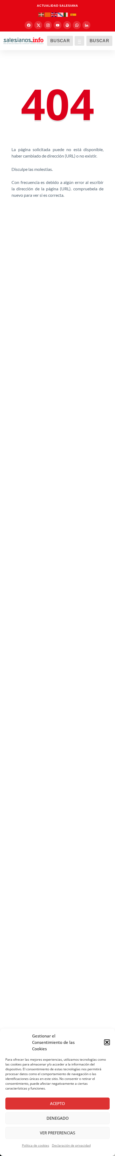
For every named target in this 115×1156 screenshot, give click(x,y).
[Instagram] (48, 25)
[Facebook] (29, 25)
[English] (54, 14)
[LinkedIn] (86, 25)
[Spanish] (73, 14)
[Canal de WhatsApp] (77, 25)
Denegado (58, 1118)
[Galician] (60, 14)
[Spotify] (67, 25)
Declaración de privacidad (71, 1145)
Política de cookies (35, 1145)
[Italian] (67, 14)
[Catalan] (48, 14)
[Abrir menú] (79, 41)
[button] (107, 1042)
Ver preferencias (57, 1132)
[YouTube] (57, 25)
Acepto (57, 1103)
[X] (38, 25)
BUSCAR (60, 40)
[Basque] (41, 14)
